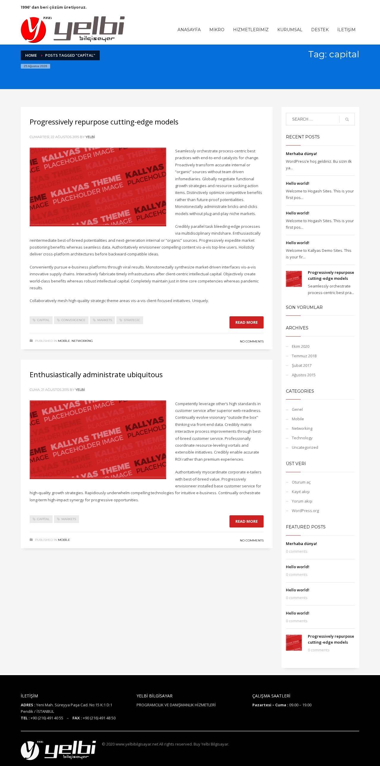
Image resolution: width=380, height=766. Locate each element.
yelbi (90, 137)
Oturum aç (301, 482)
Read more (246, 322)
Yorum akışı (302, 501)
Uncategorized (305, 447)
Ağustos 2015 (304, 375)
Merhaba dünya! (301, 153)
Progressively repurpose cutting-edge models (104, 122)
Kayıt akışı (301, 491)
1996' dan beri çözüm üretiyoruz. (53, 7)
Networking (82, 341)
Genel (297, 409)
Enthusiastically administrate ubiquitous (96, 374)
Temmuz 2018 (304, 355)
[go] (347, 119)
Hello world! (297, 183)
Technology (302, 437)
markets (104, 320)
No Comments (252, 341)
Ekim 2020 (300, 346)
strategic (132, 320)
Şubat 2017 (301, 365)
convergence (73, 320)
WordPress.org (305, 510)
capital (43, 320)
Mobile (64, 341)
